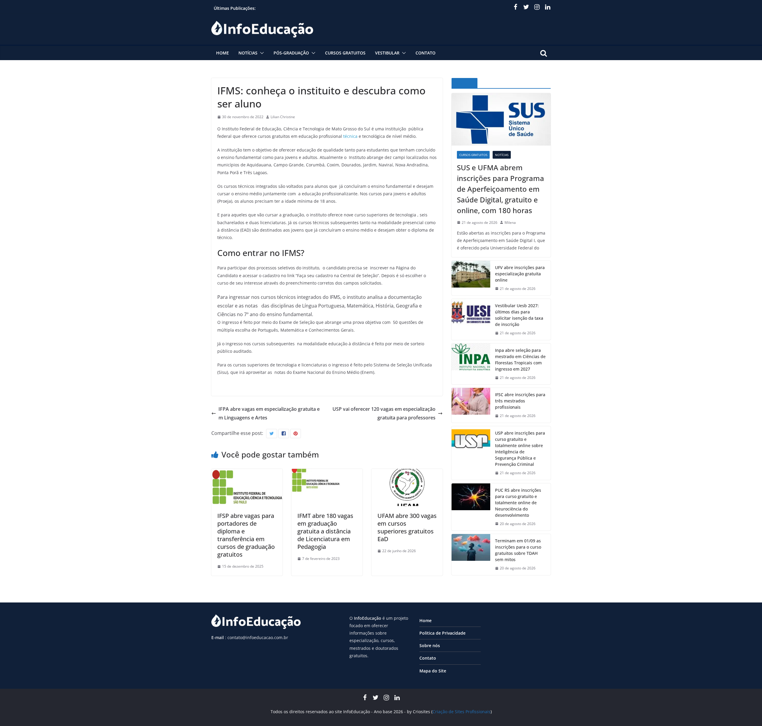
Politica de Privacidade (442, 633)
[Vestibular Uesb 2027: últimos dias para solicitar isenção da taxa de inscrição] (471, 319)
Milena (510, 222)
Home (222, 53)
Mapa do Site (432, 671)
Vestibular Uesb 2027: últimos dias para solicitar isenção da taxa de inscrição (519, 315)
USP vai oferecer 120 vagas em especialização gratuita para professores (383, 413)
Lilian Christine (283, 116)
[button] (260, 53)
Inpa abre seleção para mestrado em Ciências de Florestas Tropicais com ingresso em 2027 (520, 359)
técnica (350, 136)
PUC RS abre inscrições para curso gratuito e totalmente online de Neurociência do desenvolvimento (518, 502)
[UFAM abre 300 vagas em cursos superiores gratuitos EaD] (407, 473)
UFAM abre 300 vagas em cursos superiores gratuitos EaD (407, 527)
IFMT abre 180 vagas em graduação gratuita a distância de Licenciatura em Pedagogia (325, 531)
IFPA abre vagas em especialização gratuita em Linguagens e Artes (269, 413)
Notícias (247, 53)
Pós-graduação (291, 53)
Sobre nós (429, 645)
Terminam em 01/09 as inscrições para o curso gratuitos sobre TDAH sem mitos (518, 550)
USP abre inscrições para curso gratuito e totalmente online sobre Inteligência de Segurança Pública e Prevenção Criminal (520, 448)
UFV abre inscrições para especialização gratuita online (520, 274)
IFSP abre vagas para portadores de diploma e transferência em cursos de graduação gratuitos (246, 535)
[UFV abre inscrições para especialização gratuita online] (471, 278)
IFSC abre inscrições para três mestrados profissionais (520, 401)
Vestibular (387, 53)
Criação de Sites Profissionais (461, 711)
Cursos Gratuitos (345, 53)
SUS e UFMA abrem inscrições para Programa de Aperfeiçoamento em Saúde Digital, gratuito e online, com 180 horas (500, 189)
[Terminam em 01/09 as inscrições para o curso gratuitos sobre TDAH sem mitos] (471, 554)
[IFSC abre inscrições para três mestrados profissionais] (471, 405)
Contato (425, 53)
